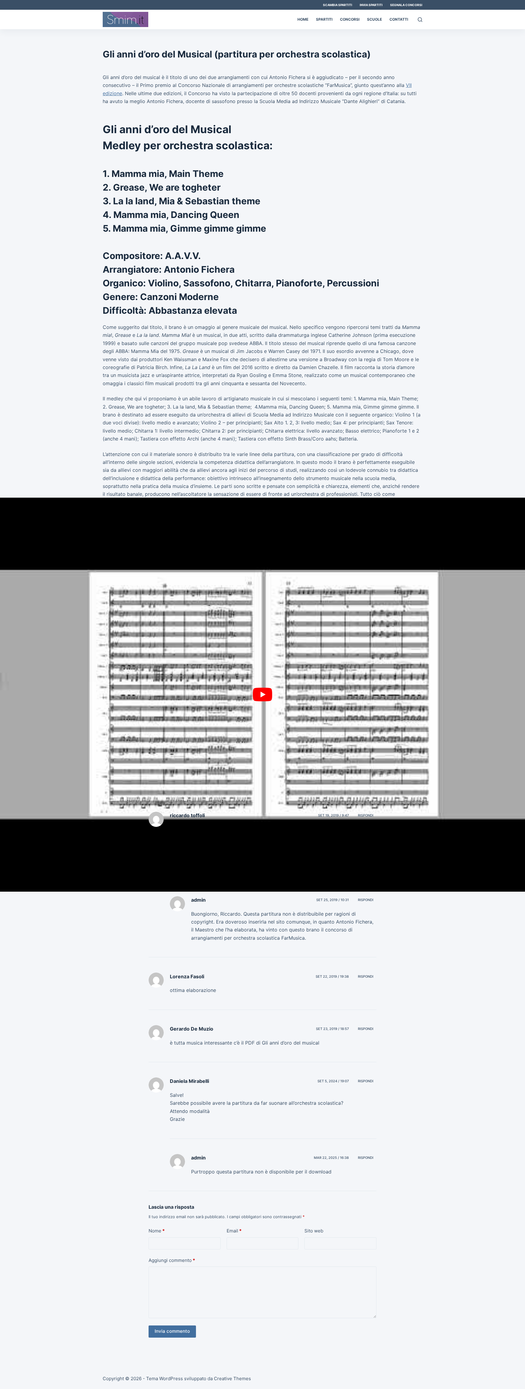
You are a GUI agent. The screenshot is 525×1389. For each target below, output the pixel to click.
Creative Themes (232, 1378)
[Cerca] (420, 19)
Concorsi (349, 19)
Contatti (398, 19)
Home (302, 19)
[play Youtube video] (262, 694)
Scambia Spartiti (337, 5)
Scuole (374, 19)
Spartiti (324, 19)
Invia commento (172, 1331)
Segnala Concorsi (406, 5)
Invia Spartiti (371, 5)
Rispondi (365, 815)
